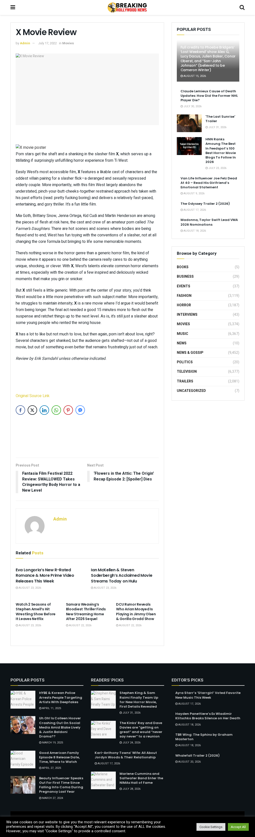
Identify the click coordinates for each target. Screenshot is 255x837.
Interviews (187, 314)
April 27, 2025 (51, 768)
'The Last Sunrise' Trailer (220, 118)
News (182, 343)
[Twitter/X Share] (32, 410)
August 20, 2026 (189, 762)
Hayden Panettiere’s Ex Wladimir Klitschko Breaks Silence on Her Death (207, 716)
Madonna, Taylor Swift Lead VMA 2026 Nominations (209, 222)
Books (183, 267)
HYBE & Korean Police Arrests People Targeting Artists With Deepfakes (60, 697)
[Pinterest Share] (68, 410)
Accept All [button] (238, 827)
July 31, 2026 (217, 127)
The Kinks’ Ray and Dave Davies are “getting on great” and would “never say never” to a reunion (141, 730)
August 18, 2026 (194, 231)
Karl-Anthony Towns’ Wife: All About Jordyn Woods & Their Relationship (126, 755)
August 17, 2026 (194, 210)
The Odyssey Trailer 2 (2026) (205, 203)
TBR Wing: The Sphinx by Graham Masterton (204, 736)
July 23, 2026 (217, 168)
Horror (184, 305)
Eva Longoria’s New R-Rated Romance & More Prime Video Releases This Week (45, 575)
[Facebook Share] (20, 410)
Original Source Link (33, 396)
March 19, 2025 (52, 742)
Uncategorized (191, 390)
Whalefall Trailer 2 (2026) (197, 755)
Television (187, 371)
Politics (185, 362)
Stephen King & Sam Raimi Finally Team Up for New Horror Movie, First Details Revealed (139, 699)
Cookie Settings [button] (210, 827)
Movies (68, 43)
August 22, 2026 (79, 625)
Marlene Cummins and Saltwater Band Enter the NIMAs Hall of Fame (141, 778)
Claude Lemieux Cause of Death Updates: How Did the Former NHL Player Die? (209, 96)
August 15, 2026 (194, 76)
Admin (25, 43)
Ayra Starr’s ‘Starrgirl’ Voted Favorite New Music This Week (208, 695)
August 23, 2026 (29, 588)
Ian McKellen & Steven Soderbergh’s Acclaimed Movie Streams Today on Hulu (121, 575)
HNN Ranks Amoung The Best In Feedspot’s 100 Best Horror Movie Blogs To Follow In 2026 (220, 150)
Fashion (184, 295)
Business (185, 276)
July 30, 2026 (192, 106)
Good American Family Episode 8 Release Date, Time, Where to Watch (59, 757)
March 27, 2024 (52, 798)
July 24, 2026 (131, 742)
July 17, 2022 (47, 43)
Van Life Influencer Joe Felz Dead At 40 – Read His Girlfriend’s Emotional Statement (209, 183)
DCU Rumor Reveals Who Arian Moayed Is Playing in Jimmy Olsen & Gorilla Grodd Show (136, 612)
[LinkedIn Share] (44, 410)
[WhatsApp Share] (56, 410)
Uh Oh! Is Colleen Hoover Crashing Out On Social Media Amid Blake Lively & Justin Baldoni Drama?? (60, 727)
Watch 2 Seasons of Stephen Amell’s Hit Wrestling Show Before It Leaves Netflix (36, 612)
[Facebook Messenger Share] (80, 410)
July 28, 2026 (131, 789)
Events (183, 286)
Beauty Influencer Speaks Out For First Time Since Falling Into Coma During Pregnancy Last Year (61, 785)
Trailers (185, 381)
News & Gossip (190, 352)
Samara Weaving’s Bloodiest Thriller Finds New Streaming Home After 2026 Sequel (86, 612)
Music (182, 333)
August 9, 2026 (193, 193)
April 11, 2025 (51, 708)
